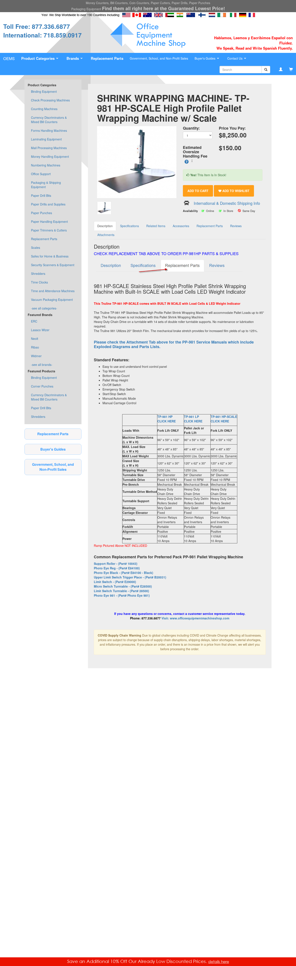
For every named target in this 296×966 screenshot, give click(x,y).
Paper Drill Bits (41, 195)
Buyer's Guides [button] (205, 58)
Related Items (155, 226)
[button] (40, 58)
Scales (35, 247)
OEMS (9, 58)
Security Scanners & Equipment (52, 265)
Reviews (236, 226)
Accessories (181, 226)
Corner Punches (42, 386)
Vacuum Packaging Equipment (52, 299)
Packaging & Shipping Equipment (46, 184)
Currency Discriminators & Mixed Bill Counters (49, 119)
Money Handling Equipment (50, 156)
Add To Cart (197, 191)
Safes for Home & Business (49, 256)
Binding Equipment (44, 91)
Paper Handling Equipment (49, 221)
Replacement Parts (44, 239)
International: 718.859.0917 (42, 35)
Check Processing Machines (50, 100)
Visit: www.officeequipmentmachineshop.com (195, 618)
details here (218, 961)
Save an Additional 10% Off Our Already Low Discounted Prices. (137, 961)
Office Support (41, 174)
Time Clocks (39, 282)
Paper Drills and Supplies (48, 204)
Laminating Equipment (46, 139)
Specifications (129, 226)
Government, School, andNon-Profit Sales (53, 467)
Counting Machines (44, 109)
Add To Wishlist (235, 191)
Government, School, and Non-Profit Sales (159, 58)
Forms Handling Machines (49, 130)
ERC (34, 321)
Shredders (38, 273)
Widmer (36, 356)
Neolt (34, 338)
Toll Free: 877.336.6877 (36, 26)
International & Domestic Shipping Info (227, 203)
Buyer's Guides (53, 449)
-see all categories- (44, 308)
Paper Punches (41, 213)
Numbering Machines (45, 165)
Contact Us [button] (235, 58)
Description (105, 226)
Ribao (35, 347)
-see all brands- (41, 364)
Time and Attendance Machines (53, 291)
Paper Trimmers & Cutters (49, 230)
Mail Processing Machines (49, 148)
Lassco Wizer (40, 330)
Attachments (105, 235)
